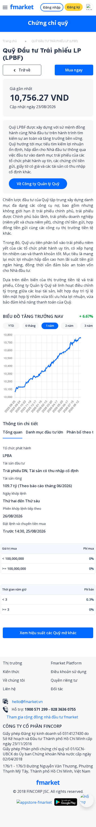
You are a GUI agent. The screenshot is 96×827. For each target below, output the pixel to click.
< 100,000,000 (13, 558)
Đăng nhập (52, 7)
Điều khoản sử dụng (68, 671)
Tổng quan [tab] (12, 432)
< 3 (4, 599)
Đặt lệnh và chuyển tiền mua (24, 523)
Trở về (24, 70)
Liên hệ (9, 688)
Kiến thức (11, 671)
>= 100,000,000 (14, 568)
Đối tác (57, 688)
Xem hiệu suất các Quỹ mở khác (48, 632)
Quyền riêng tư (64, 680)
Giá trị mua (9, 548)
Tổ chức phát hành (17, 448)
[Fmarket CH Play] (67, 802)
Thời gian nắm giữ (14, 589)
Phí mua (88, 548)
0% (91, 558)
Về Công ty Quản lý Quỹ (38, 183)
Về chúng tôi (14, 680)
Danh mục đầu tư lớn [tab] (44, 432)
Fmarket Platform (66, 663)
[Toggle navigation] (7, 8)
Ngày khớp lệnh (14, 493)
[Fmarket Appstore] (35, 802)
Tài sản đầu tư (14, 463)
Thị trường (12, 663)
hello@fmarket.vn (27, 701)
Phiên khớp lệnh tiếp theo (22, 508)
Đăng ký (73, 7)
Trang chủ (10, 41)
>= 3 (5, 609)
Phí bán (89, 589)
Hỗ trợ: (44, 709)
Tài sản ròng (12, 478)
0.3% (90, 599)
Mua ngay (74, 70)
